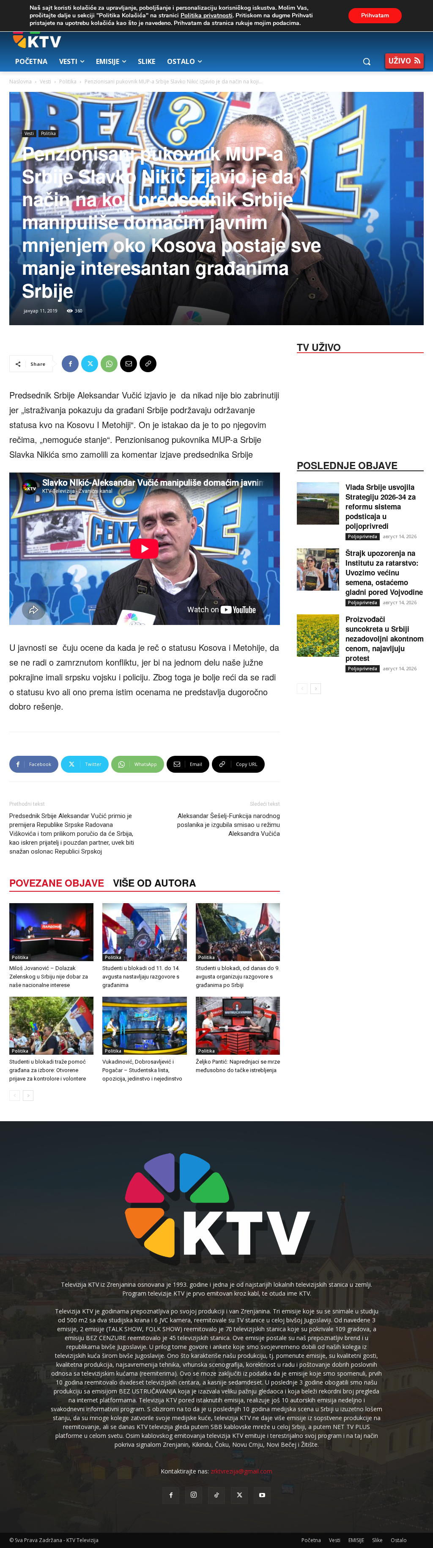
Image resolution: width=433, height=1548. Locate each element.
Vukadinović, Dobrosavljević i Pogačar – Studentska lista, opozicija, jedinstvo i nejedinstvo (142, 1070)
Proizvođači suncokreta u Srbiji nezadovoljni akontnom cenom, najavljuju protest (384, 638)
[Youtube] (262, 1495)
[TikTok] (216, 1495)
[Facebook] (70, 363)
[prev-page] (14, 1095)
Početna (311, 1540)
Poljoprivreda (362, 536)
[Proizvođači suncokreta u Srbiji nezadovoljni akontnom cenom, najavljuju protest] (318, 635)
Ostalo (399, 1540)
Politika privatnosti (207, 15)
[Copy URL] (148, 363)
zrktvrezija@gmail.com (241, 1471)
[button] (366, 61)
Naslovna (20, 81)
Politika (68, 81)
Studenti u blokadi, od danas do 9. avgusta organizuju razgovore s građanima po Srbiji (238, 976)
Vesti (45, 81)
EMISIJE (356, 1540)
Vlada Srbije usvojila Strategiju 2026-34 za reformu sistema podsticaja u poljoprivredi (380, 506)
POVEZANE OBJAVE (56, 883)
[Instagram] (193, 1495)
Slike (377, 1540)
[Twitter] (89, 363)
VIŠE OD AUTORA (154, 883)
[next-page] (28, 1095)
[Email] (128, 363)
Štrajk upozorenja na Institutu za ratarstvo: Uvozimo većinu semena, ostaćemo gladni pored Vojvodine (384, 572)
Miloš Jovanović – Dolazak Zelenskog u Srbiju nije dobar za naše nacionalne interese (48, 976)
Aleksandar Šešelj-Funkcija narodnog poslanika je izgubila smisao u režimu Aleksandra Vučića (228, 825)
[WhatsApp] (109, 363)
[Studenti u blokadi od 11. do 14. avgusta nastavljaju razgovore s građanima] (144, 932)
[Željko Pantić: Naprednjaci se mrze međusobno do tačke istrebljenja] (238, 1026)
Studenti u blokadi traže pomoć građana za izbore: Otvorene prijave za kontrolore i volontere (47, 1070)
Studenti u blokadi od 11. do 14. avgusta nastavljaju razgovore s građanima (141, 976)
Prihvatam (375, 15)
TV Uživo (319, 346)
